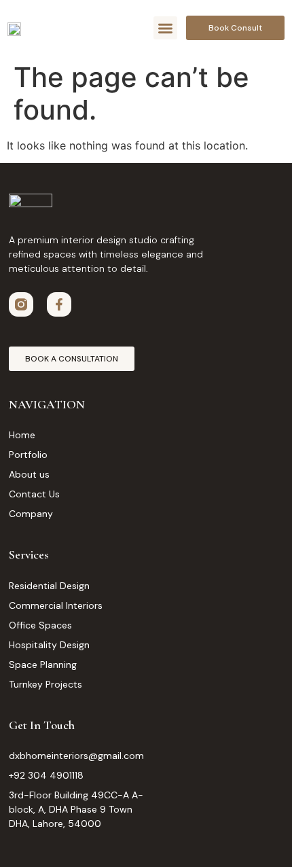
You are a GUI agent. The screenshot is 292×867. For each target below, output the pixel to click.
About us (29, 474)
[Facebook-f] (59, 304)
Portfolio (28, 454)
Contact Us (34, 494)
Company (31, 514)
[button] (165, 28)
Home (22, 435)
